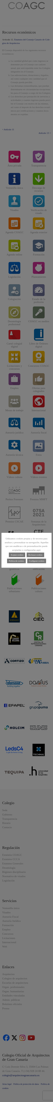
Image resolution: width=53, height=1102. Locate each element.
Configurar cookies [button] (36, 561)
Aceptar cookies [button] (17, 555)
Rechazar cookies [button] (35, 555)
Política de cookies (16, 561)
